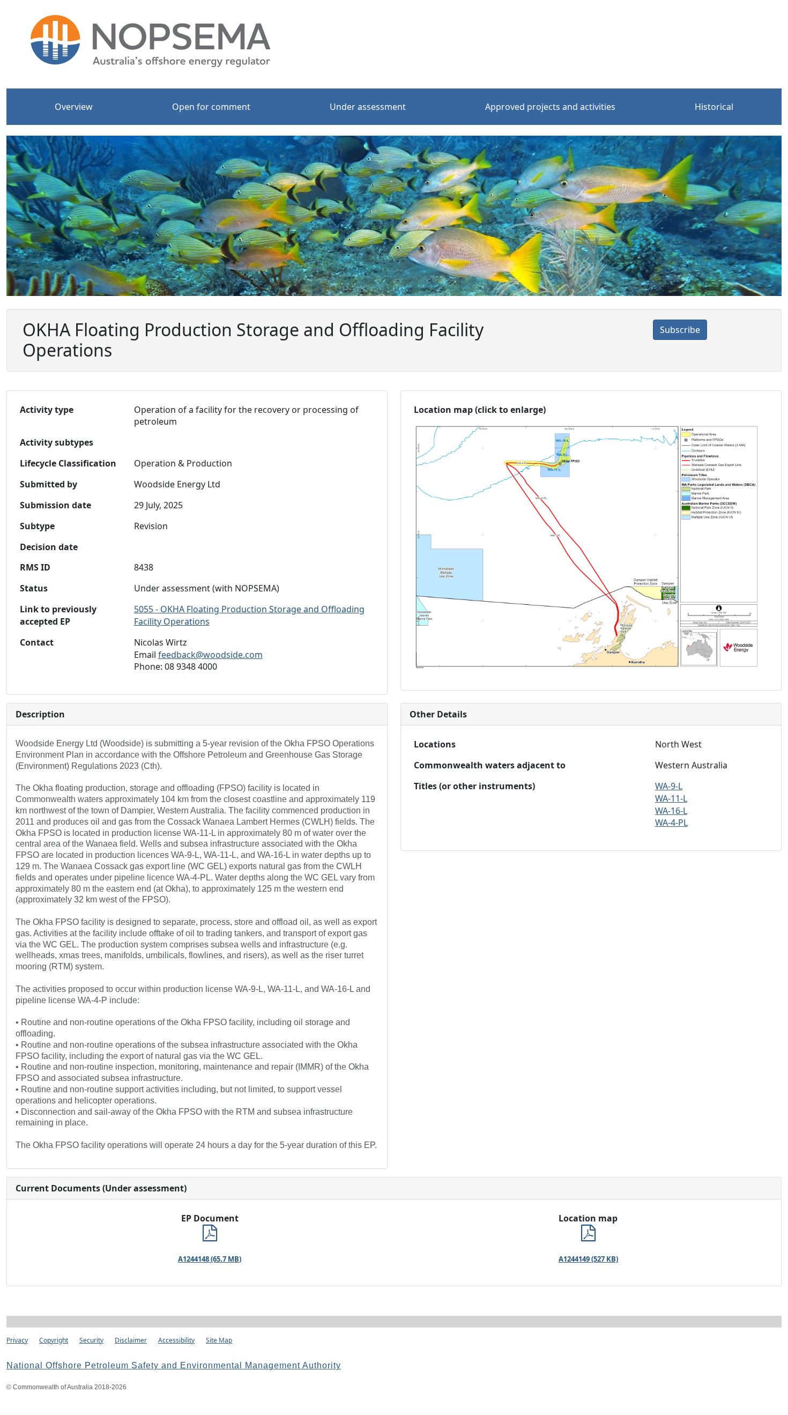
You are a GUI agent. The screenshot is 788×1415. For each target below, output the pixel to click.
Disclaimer (131, 1340)
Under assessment (368, 107)
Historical (714, 107)
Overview (74, 107)
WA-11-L (671, 798)
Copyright (53, 1340)
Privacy (17, 1340)
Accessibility (176, 1340)
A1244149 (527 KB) (588, 1259)
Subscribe (680, 330)
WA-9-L (668, 786)
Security (91, 1340)
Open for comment (211, 107)
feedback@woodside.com (210, 655)
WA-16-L (671, 811)
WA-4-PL (671, 822)
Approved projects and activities (550, 107)
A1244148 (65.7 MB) (209, 1259)
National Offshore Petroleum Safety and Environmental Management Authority (173, 1365)
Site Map (219, 1340)
